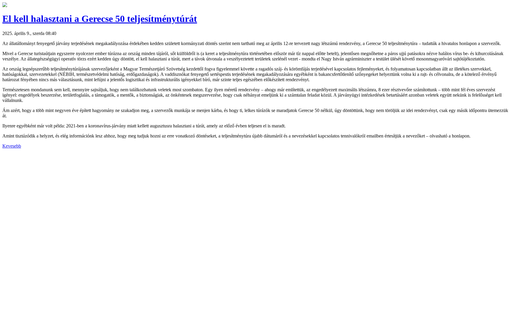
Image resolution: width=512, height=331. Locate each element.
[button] (4, 5)
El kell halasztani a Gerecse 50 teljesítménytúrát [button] (99, 18)
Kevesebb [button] (11, 145)
